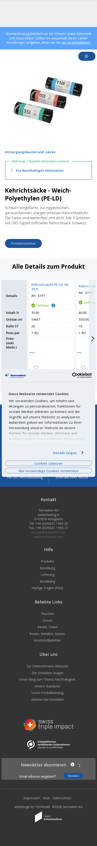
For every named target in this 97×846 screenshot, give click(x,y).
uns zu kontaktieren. (76, 42)
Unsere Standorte (47, 686)
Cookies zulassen (48, 463)
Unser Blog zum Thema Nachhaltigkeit (47, 679)
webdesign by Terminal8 (32, 807)
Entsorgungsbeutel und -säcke (30, 152)
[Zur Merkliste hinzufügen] (35, 367)
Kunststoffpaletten (47, 640)
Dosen (47, 620)
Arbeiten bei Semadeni (47, 699)
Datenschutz (62, 798)
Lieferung (47, 574)
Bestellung (47, 568)
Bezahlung (47, 581)
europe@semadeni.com (48, 532)
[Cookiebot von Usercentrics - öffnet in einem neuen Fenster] (72, 375)
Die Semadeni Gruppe (47, 673)
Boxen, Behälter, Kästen (47, 634)
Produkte (47, 561)
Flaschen (47, 614)
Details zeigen (65, 452)
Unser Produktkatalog (47, 693)
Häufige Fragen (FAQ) (47, 588)
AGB (46, 798)
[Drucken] (87, 56)
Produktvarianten (23, 243)
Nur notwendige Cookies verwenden (48, 470)
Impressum (31, 798)
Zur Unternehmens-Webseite (47, 666)
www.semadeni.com (48, 537)
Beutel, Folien (47, 627)
